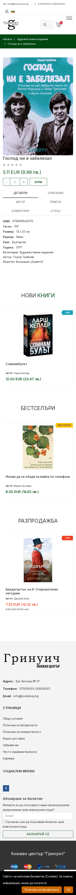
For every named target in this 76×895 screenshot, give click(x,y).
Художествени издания (36, 252)
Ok (68, 889)
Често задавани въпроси (20, 751)
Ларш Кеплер (21, 373)
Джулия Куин (21, 598)
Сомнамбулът (16, 364)
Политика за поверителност (22, 731)
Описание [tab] (56, 193)
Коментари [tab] (20, 211)
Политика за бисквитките (20, 725)
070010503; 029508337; (51, 4)
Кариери (8, 758)
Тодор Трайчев (23, 257)
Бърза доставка (14, 738)
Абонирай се (38, 834)
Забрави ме (11, 745)
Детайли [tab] (20, 193)
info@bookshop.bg (17, 4)
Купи (38, 182)
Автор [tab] (20, 202)
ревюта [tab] (55, 202)
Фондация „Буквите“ (29, 261)
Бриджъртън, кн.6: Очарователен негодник (32, 591)
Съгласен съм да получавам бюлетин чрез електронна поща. (33, 824)
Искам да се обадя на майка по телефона (38, 477)
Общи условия (13, 718)
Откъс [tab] (56, 211)
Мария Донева (22, 485)
